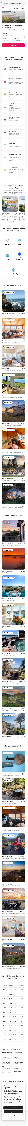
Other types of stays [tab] (20, 1052)
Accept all (13, 1108)
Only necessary (13, 1112)
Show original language (15, 3)
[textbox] (7, 40)
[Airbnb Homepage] (3, 8)
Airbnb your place (19, 8)
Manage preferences (13, 1116)
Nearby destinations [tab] (7, 1052)
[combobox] (13, 35)
